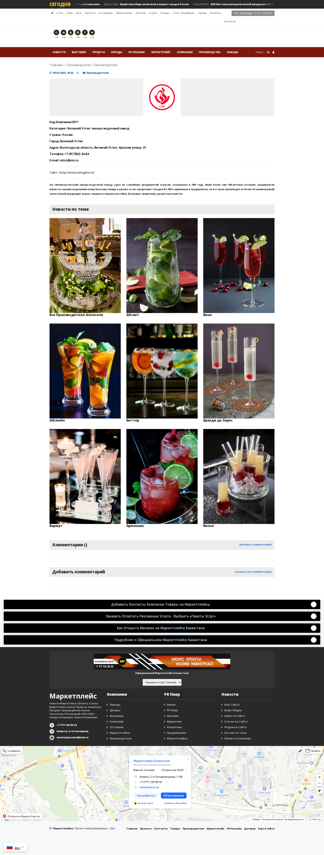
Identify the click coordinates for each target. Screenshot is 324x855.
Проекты (90, 13)
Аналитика (174, 727)
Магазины (116, 716)
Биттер (132, 420)
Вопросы (215, 13)
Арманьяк (135, 525)
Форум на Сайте (235, 727)
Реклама (172, 716)
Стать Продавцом (183, 13)
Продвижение (176, 733)
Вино (207, 314)
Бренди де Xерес (218, 420)
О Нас (60, 13)
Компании (184, 52)
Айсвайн (57, 420)
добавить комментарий (255, 544)
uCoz (243, 733)
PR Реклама (136, 52)
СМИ (70, 13)
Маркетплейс (161, 52)
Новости (59, 52)
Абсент (132, 314)
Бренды (116, 52)
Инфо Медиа (233, 710)
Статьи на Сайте (235, 721)
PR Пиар (172, 710)
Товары (164, 13)
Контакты (230, 21)
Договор (141, 13)
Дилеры (115, 710)
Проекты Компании (237, 738)
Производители (97, 73)
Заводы (232, 52)
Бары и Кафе (131, 4)
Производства (209, 52)
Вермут (56, 525)
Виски (208, 525)
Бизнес (171, 704)
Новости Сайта (234, 716)
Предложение (124, 13)
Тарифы (202, 13)
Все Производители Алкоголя (76, 314)
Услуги (153, 13)
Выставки (79, 52)
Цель (78, 13)
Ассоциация (105, 13)
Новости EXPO (223, 4)
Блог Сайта (231, 704)
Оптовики (116, 727)
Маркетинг (174, 721)
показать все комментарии (253, 571)
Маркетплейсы (120, 733)
